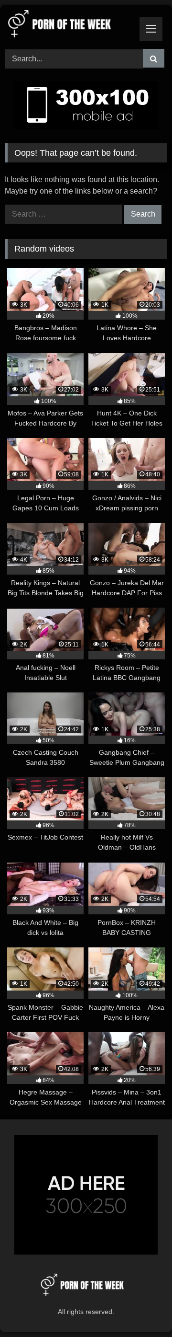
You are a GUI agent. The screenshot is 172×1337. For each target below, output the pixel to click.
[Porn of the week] (70, 25)
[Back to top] (142, 1308)
